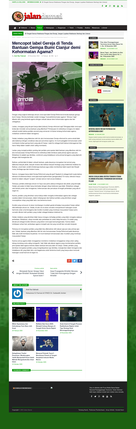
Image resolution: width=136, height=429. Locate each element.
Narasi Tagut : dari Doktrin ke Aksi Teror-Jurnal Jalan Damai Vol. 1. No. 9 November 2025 (111, 54)
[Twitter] (106, 6)
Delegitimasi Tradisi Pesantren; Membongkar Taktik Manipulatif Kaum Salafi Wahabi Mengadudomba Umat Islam (23, 357)
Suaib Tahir (92, 184)
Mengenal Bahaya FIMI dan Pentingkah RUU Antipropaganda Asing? (102, 130)
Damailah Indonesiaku (23, 388)
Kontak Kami (119, 410)
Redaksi (103, 48)
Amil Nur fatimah (20, 56)
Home (13, 37)
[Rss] (122, 6)
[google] (69, 261)
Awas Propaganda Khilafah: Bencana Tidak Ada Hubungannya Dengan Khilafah (64, 272)
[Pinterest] (114, 6)
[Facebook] (102, 6)
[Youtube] (118, 6)
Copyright (15, 410)
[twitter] (74, 261)
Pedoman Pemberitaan (96, 410)
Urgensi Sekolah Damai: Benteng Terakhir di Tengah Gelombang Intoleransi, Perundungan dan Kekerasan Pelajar (105, 178)
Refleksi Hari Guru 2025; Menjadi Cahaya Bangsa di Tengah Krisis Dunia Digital (46, 326)
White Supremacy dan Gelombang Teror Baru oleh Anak (22, 326)
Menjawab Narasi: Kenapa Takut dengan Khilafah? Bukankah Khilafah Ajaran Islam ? (30, 272)
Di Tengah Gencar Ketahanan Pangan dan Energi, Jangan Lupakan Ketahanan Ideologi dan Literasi (74, 2)
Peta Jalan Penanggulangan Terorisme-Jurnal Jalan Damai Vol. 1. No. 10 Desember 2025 (111, 44)
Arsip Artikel (110, 410)
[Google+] (110, 6)
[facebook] (79, 261)
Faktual (18, 37)
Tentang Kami (83, 410)
